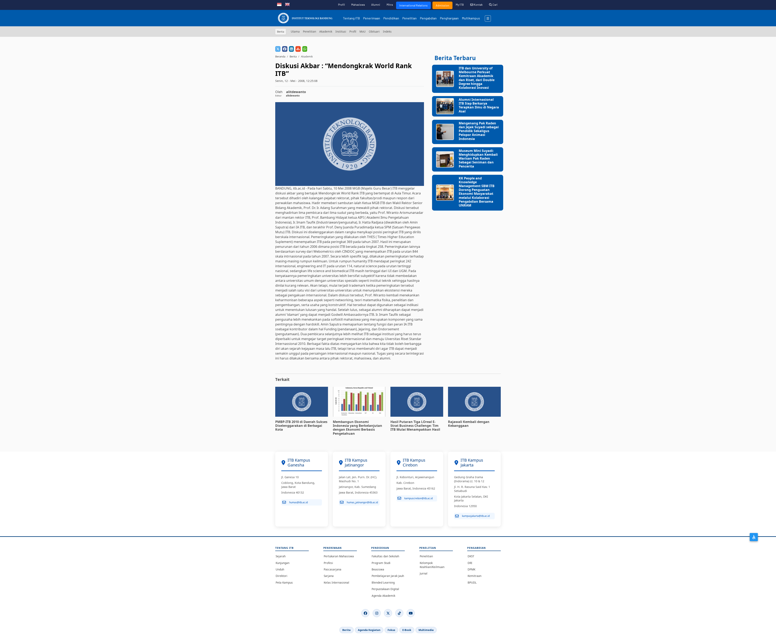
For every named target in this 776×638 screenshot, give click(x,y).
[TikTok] (399, 613)
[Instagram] (377, 613)
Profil (341, 4)
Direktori (281, 576)
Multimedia (426, 630)
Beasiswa (378, 569)
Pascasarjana (332, 569)
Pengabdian (428, 18)
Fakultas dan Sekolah (385, 556)
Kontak (478, 4)
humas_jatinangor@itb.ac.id (362, 502)
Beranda (280, 56)
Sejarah (281, 556)
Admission (442, 5)
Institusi (340, 31)
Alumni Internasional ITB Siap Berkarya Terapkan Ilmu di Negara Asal (479, 105)
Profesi (328, 563)
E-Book (406, 630)
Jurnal (423, 573)
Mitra (390, 4)
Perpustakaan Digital (385, 589)
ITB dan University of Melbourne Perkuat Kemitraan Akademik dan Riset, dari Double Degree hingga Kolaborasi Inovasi (476, 78)
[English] (287, 4)
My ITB (460, 4)
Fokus (391, 630)
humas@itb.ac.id (298, 502)
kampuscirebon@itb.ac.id (418, 498)
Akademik (325, 31)
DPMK (471, 569)
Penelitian (409, 18)
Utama (295, 31)
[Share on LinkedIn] (291, 49)
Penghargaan (449, 18)
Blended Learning (383, 582)
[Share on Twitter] (277, 49)
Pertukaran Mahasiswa (339, 556)
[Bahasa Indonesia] (279, 4)
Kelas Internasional (336, 582)
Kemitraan (474, 576)
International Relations (413, 5)
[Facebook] (365, 613)
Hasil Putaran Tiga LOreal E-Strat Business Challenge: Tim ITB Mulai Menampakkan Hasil (415, 426)
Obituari (374, 31)
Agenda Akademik (383, 596)
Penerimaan (371, 18)
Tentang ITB (351, 18)
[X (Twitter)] (388, 613)
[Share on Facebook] (284, 49)
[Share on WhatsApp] (304, 49)
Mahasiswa (358, 4)
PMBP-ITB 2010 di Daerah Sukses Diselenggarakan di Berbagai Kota (301, 426)
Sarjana (329, 576)
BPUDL (472, 582)
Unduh (280, 569)
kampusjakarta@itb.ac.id (476, 516)
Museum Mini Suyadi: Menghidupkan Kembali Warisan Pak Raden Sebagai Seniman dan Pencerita (478, 158)
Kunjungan (282, 563)
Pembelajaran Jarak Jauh (388, 576)
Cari (495, 4)
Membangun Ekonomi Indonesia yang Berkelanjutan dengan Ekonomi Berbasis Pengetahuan (357, 428)
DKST (471, 556)
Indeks (387, 31)
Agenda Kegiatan (369, 630)
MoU (363, 31)
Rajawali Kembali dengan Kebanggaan (468, 424)
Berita (293, 56)
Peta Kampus (284, 582)
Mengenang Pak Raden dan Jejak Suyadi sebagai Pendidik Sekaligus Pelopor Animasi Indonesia (479, 131)
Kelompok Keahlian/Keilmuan (432, 565)
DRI (470, 563)
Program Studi (381, 563)
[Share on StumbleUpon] (298, 49)
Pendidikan (391, 18)
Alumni (375, 4)
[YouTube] (411, 613)
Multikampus (471, 18)
